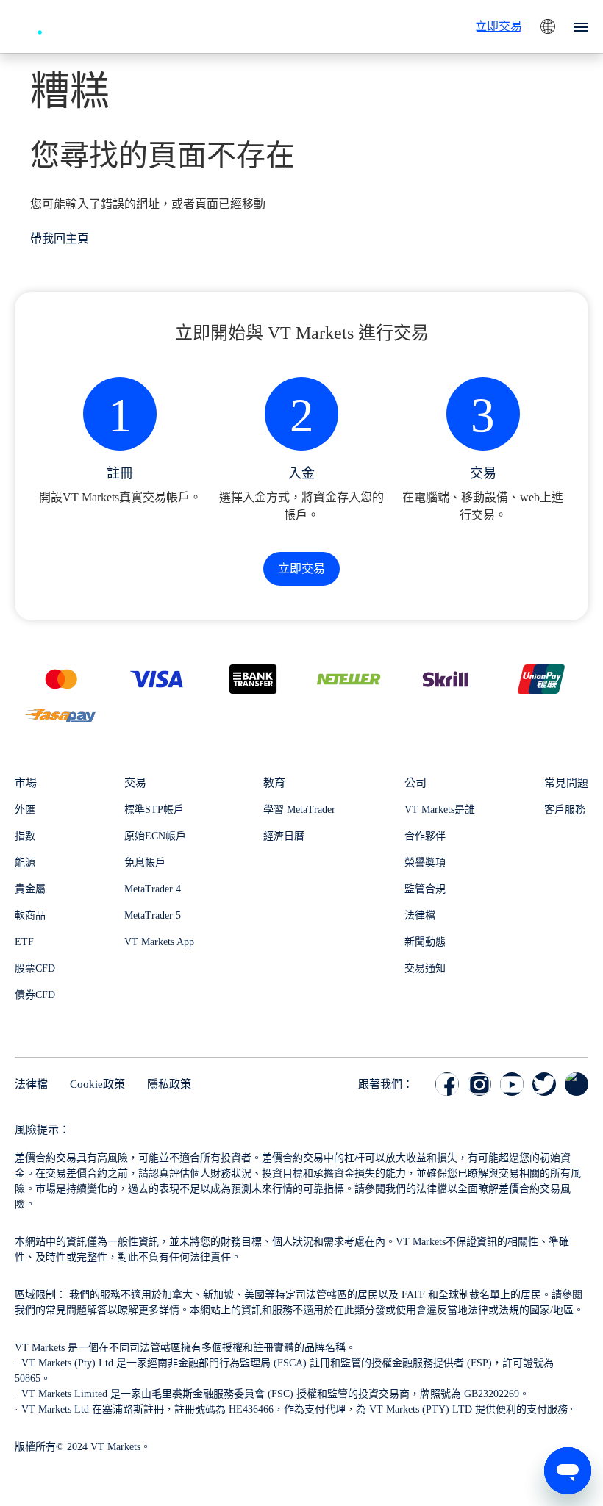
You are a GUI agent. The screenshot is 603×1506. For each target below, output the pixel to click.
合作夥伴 (425, 836)
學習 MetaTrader (299, 809)
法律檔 (419, 915)
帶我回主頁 (59, 238)
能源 (25, 862)
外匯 (25, 809)
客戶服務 (564, 809)
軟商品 (30, 915)
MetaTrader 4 (152, 888)
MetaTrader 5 (152, 915)
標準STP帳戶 (154, 809)
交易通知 (425, 968)
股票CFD (35, 968)
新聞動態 (425, 941)
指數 (25, 836)
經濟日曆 (283, 836)
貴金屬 (30, 888)
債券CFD (35, 994)
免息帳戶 (144, 862)
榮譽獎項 (425, 862)
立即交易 (498, 26)
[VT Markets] (68, 25)
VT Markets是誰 (439, 809)
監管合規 (425, 888)
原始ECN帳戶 (155, 836)
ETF (24, 941)
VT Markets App (159, 941)
